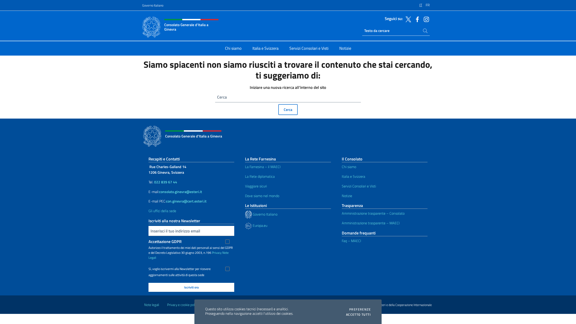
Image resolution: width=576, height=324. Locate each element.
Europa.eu (259, 225)
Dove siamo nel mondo (262, 195)
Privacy (217, 252)
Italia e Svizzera (353, 176)
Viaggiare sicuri (256, 186)
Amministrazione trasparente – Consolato (373, 213)
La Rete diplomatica (260, 176)
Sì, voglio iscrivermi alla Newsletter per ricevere (179, 268)
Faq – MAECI (351, 240)
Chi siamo (349, 166)
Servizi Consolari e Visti (359, 186)
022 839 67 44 (165, 182)
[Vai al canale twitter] (407, 19)
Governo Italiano (152, 5)
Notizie (347, 195)
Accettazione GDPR (165, 241)
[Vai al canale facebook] (416, 19)
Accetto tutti (358, 314)
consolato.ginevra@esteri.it (180, 191)
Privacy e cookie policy (182, 304)
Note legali (151, 304)
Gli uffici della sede (162, 211)
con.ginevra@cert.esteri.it (186, 201)
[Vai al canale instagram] (425, 19)
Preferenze (360, 309)
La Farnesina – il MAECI (263, 166)
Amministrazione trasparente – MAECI (371, 223)
